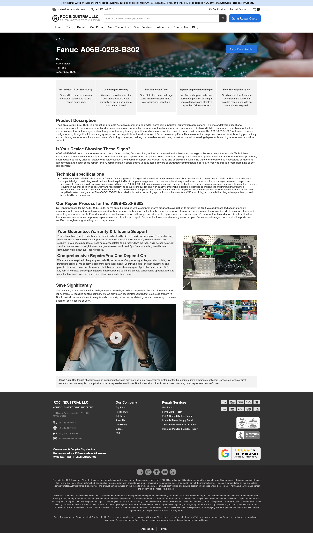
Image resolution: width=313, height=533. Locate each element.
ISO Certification (216, 9)
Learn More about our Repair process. (83, 249)
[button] (143, 27)
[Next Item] (251, 262)
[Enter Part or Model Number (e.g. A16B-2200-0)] (222, 18)
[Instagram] (148, 472)
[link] (257, 9)
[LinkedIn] (140, 472)
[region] (76, 97)
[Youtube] (164, 472)
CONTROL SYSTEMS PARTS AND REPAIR (73, 407)
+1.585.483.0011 (105, 9)
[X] (173, 472)
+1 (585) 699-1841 (67, 428)
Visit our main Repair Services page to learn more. (105, 274)
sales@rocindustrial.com (71, 9)
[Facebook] (156, 472)
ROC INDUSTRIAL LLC (70, 402)
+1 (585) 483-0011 (67, 423)
